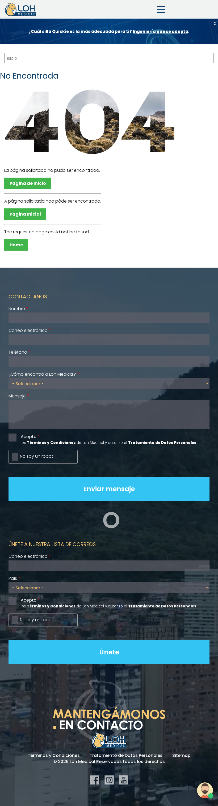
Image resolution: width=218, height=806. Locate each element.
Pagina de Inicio (28, 183)
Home (16, 245)
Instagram (109, 779)
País (13, 578)
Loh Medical (20, 9)
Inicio (12, 58)
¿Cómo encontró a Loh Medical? (42, 374)
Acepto (28, 437)
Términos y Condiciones (54, 755)
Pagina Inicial (25, 214)
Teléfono (18, 352)
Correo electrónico (28, 330)
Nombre (17, 309)
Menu (161, 9)
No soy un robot (36, 456)
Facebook (94, 779)
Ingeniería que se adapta (160, 31)
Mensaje (17, 396)
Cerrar (215, 23)
